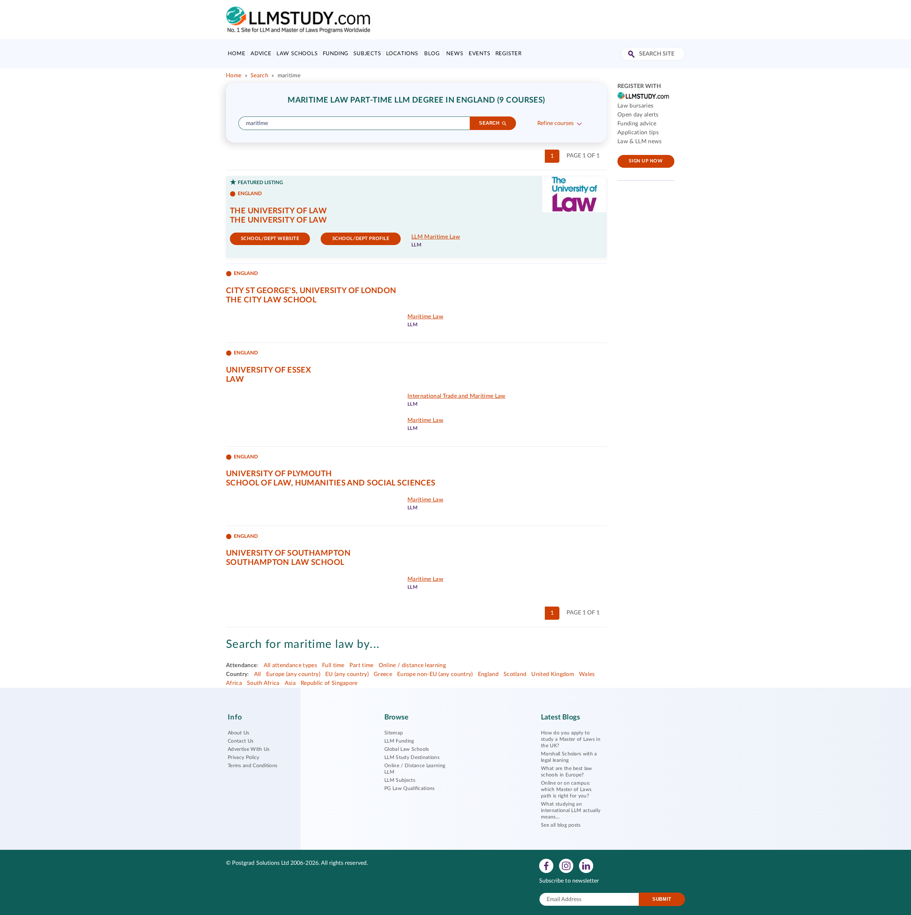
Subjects (367, 53)
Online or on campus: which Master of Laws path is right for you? (566, 790)
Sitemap (393, 733)
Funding (336, 53)
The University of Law (278, 211)
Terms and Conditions (252, 765)
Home (236, 53)
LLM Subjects (399, 780)
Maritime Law (425, 316)
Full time (333, 665)
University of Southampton (288, 553)
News (454, 53)
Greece (383, 674)
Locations (402, 53)
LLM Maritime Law (435, 237)
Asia (290, 683)
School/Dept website (270, 238)
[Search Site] (632, 55)
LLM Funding (399, 741)
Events (479, 53)
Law (235, 379)
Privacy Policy (243, 757)
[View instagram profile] (566, 865)
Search (259, 75)
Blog (431, 53)
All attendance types (290, 665)
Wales (587, 674)
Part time (361, 665)
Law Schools (297, 53)
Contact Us (240, 741)
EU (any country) (347, 674)
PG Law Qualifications (409, 788)
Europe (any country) (293, 674)
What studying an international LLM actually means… (570, 811)
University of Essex (268, 370)
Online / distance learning (412, 665)
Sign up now (646, 161)
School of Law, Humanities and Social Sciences (331, 483)
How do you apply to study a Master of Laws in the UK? (570, 739)
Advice (261, 53)
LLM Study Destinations (411, 757)
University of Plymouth (279, 474)
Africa (234, 683)
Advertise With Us (248, 749)
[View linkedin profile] (586, 865)
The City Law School (271, 300)
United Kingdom (552, 674)
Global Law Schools (406, 749)
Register (508, 53)
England (488, 674)
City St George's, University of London (311, 291)
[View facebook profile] (546, 865)
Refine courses (555, 123)
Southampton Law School (285, 562)
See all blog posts (561, 825)
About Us (238, 733)
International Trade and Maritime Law (456, 396)
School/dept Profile (360, 238)
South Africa (263, 683)
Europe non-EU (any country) (435, 674)
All (257, 674)
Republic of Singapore (329, 683)
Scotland (515, 674)
